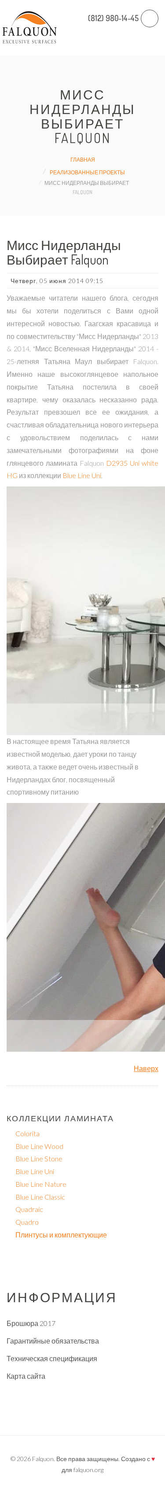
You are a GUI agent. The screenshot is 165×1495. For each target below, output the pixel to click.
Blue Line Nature (40, 1184)
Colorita (27, 1133)
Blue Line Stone (38, 1158)
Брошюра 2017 (31, 1323)
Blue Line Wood (39, 1146)
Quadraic (29, 1209)
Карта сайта (26, 1376)
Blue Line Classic (40, 1197)
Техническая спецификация (52, 1358)
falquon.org (88, 1469)
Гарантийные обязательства (53, 1341)
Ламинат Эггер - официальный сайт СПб (72, 1393)
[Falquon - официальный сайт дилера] (30, 28)
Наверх (146, 1068)
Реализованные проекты (87, 172)
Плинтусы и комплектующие (61, 1234)
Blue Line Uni (81, 475)
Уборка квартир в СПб (42, 1411)
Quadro (27, 1222)
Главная (82, 159)
